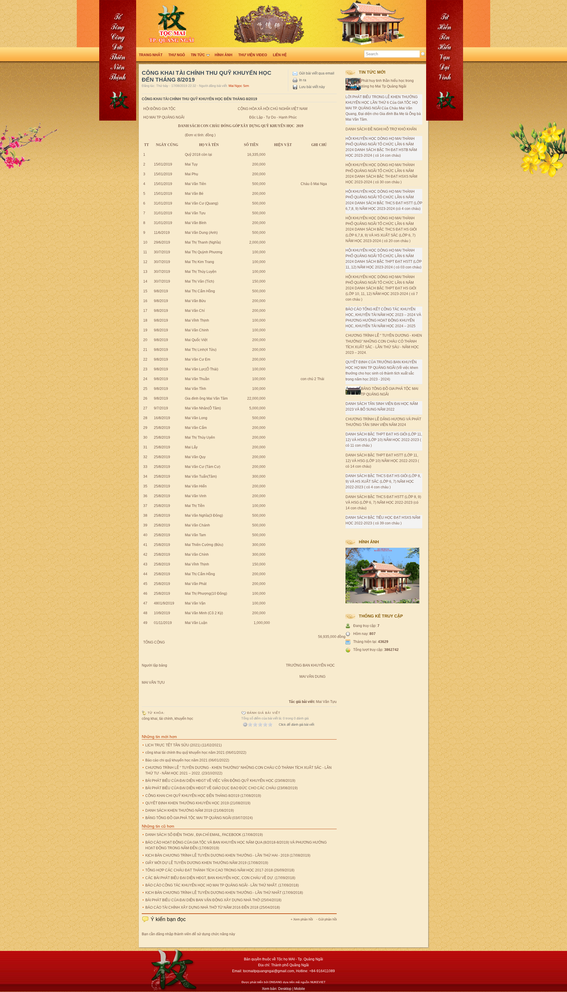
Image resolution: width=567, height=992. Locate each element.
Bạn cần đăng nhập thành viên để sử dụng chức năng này (188, 934)
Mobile (299, 989)
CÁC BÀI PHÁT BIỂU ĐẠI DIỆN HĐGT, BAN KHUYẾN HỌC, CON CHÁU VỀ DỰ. (209, 878)
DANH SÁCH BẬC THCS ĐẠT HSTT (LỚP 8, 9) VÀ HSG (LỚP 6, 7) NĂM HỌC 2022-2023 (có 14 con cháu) (383, 502)
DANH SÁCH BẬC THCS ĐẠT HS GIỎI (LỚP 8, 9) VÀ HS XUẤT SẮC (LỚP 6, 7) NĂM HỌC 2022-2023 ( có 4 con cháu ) (383, 481)
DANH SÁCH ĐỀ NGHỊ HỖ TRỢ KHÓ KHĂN (381, 129)
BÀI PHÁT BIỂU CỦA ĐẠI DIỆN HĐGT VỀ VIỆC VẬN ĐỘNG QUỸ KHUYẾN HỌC (209, 781)
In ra (302, 80)
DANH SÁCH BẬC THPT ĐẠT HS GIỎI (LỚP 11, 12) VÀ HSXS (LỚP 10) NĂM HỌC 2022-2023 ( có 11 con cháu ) (384, 440)
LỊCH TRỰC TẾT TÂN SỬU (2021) (173, 745)
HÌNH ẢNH (223, 55)
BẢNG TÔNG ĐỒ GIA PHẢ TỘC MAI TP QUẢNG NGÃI (188, 818)
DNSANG (275, 982)
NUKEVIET (317, 982)
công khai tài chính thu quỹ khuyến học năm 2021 (185, 753)
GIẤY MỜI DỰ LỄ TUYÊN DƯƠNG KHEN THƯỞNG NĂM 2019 (196, 863)
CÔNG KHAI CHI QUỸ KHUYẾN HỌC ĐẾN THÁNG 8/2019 (192, 796)
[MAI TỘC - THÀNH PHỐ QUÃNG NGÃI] (537, 180)
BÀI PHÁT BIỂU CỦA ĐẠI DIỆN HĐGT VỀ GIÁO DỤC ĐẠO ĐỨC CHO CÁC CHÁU (210, 788)
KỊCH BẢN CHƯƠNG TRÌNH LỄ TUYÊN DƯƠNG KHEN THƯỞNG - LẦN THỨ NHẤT (213, 893)
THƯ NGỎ (176, 55)
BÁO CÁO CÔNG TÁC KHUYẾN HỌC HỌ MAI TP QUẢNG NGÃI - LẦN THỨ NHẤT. (211, 885)
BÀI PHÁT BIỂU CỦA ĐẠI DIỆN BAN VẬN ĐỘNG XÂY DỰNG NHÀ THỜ (202, 900)
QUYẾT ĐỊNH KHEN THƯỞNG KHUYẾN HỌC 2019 (187, 803)
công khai (149, 719)
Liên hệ (280, 55)
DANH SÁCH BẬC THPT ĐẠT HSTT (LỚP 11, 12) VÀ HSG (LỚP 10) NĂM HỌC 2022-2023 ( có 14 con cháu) (382, 461)
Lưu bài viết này (312, 87)
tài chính (166, 719)
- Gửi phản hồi (326, 919)
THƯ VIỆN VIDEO (252, 55)
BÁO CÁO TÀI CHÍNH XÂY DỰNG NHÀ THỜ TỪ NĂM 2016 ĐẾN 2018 (201, 907)
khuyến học (184, 719)
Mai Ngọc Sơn (239, 85)
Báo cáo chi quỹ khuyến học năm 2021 (176, 760)
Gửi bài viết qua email (316, 73)
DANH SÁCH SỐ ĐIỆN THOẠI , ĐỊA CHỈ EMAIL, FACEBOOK (193, 835)
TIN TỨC (198, 55)
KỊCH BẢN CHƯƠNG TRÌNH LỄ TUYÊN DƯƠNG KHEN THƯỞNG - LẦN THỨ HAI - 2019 (217, 855)
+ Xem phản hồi (302, 919)
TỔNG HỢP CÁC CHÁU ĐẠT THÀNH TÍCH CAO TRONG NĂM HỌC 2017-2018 (209, 870)
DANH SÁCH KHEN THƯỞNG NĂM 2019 (178, 810)
